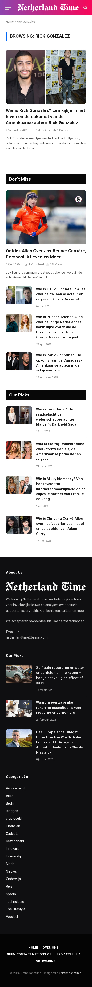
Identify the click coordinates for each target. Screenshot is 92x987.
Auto (9, 796)
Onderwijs (13, 879)
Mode (10, 864)
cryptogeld (14, 818)
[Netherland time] (48, 7)
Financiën (13, 826)
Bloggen (12, 811)
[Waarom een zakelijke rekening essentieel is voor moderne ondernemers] (19, 708)
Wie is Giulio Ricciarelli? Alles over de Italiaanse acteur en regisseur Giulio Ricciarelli (60, 294)
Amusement (15, 788)
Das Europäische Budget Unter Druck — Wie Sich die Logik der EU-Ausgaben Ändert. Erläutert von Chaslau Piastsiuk (60, 742)
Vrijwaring (46, 961)
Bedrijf (11, 803)
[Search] (84, 7)
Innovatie (13, 849)
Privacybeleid (68, 954)
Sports (11, 894)
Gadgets (12, 833)
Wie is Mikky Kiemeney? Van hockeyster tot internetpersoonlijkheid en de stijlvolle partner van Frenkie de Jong (61, 489)
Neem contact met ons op (29, 954)
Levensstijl (13, 856)
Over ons (51, 947)
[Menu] (8, 7)
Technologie (15, 901)
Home (10, 21)
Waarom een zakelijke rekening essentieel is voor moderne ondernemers (58, 707)
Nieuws (11, 871)
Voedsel (12, 917)
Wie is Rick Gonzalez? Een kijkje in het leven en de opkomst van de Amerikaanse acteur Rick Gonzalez (45, 116)
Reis (9, 886)
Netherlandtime (71, 973)
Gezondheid (15, 841)
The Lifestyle (15, 909)
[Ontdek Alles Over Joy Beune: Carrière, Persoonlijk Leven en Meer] (46, 217)
